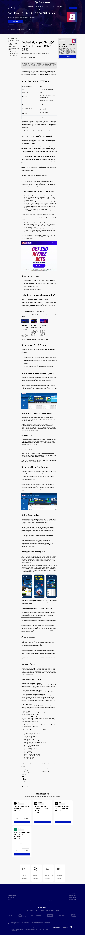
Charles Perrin (32, 57)
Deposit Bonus (32, 892)
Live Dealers (51, 900)
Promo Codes (72, 889)
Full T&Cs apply (67, 53)
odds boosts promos (39, 456)
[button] (8, 8)
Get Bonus (15, 21)
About (27, 910)
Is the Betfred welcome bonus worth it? (13, 49)
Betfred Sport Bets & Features (13, 51)
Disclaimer (42, 910)
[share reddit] (27, 786)
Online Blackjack (52, 892)
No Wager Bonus (32, 896)
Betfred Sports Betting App (13, 55)
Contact (31, 910)
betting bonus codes (48, 724)
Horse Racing (39, 6)
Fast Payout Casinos (11, 897)
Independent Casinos (12, 895)
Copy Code (26, 818)
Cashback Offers (32, 898)
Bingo (47, 6)
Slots (53, 6)
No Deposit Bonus (32, 900)
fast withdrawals (38, 645)
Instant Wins (51, 898)
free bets (30, 631)
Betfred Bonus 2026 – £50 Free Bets (13, 41)
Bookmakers (30, 6)
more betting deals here (42, 339)
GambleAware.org (11, 24)
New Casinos (10, 893)
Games (50, 889)
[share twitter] (22, 786)
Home (22, 37)
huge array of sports (43, 612)
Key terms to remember (12, 46)
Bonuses (59, 6)
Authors (36, 910)
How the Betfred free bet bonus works (12, 44)
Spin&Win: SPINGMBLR (73, 897)
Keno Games (51, 896)
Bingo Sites (10, 899)
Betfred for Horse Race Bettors (13, 53)
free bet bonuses (31, 339)
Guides (41, 10)
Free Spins (31, 894)
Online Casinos (11, 889)
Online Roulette (52, 894)
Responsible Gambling (50, 910)
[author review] (28, 57)
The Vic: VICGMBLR (72, 893)
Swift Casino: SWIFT (72, 895)
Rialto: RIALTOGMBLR (73, 899)
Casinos (22, 6)
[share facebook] (25, 786)
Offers (73, 8)
